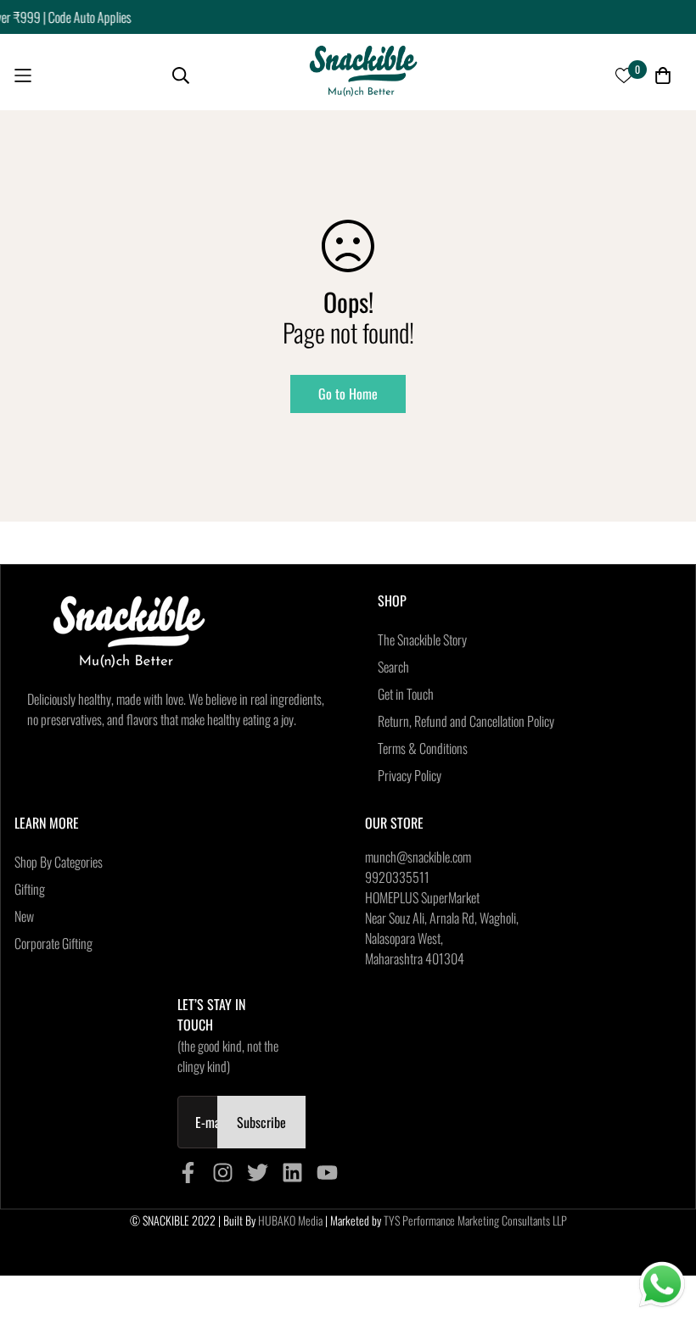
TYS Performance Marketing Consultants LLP (475, 1220)
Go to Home (348, 393)
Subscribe (261, 1122)
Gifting (29, 889)
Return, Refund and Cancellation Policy (466, 721)
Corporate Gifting (53, 943)
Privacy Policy (409, 775)
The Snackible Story (422, 639)
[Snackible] (363, 76)
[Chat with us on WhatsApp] (662, 1284)
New (24, 916)
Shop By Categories (58, 862)
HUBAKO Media (290, 1220)
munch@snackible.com (418, 856)
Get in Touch (406, 694)
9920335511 (397, 877)
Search (393, 666)
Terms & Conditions (423, 748)
